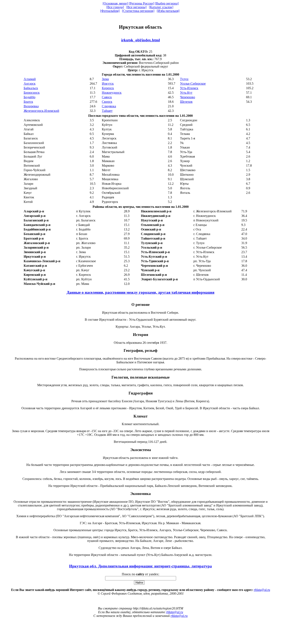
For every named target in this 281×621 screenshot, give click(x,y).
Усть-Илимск (189, 88)
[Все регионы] (136, 7)
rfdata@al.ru (262, 590)
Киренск (108, 88)
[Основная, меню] (115, 3)
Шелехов (186, 101)
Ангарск (30, 83)
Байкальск (31, 88)
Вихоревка (31, 106)
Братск (28, 101)
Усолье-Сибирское (193, 83)
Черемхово (187, 97)
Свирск (107, 101)
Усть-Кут (186, 92)
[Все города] (115, 7)
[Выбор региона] (167, 3)
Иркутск (108, 83)
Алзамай (30, 79)
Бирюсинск (32, 92)
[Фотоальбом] (110, 11)
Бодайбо (29, 97)
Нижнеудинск (112, 92)
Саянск (107, 97)
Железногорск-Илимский (41, 110)
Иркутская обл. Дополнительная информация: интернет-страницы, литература (140, 566)
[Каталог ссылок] (161, 7)
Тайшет (107, 110)
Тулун (184, 79)
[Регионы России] (141, 3)
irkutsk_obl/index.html (140, 40)
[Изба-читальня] (168, 11)
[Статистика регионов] (138, 11)
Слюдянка (109, 106)
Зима (105, 79)
